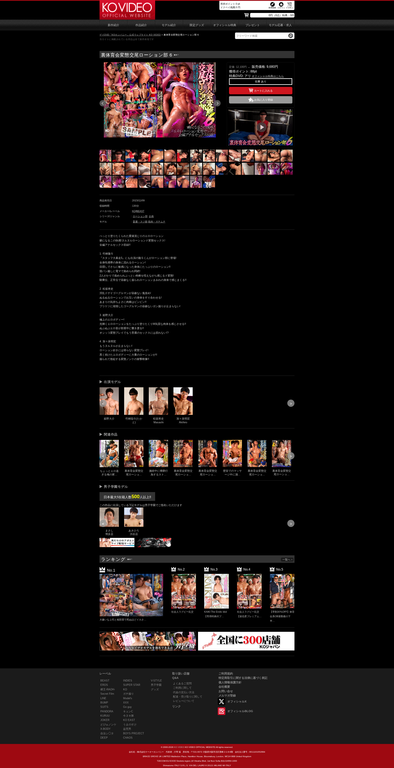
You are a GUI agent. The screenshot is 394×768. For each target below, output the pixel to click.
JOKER (104, 720)
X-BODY (105, 728)
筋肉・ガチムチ (156, 221)
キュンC (128, 711)
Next (217, 103)
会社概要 (224, 686)
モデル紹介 (169, 25)
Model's (127, 698)
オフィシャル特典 (224, 25)
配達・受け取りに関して (187, 696)
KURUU (105, 715)
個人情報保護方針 (230, 682)
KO (134, 211)
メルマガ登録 (227, 695)
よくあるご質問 (182, 683)
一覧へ (286, 559)
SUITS (104, 706)
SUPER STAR (131, 684)
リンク (176, 706)
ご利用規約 (226, 673)
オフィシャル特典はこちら (268, 76)
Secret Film (107, 693)
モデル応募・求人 (280, 25)
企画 (151, 216)
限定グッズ (197, 25)
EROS (104, 684)
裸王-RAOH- (107, 689)
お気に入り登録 (263, 99)
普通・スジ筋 (140, 221)
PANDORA (106, 711)
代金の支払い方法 (183, 692)
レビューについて (183, 700)
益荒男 (127, 728)
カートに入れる (263, 90)
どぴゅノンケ (108, 724)
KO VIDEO (179, 747)
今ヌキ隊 (128, 715)
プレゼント (252, 25)
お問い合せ (226, 691)
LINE (103, 698)
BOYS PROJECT (133, 733)
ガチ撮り (128, 693)
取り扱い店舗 (180, 673)
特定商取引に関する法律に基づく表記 (243, 677)
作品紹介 (141, 25)
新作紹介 (113, 25)
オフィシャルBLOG (240, 711)
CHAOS (128, 737)
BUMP (104, 702)
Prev (103, 103)
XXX (126, 702)
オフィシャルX (236, 701)
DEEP (104, 737)
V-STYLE (156, 680)
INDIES (127, 680)
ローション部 (140, 216)
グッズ (155, 689)
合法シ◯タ (107, 733)
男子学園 (156, 684)
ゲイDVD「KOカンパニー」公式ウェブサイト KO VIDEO (130, 34)
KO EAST (129, 720)
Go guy (127, 706)
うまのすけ (129, 724)
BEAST (140, 211)
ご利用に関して (182, 687)
